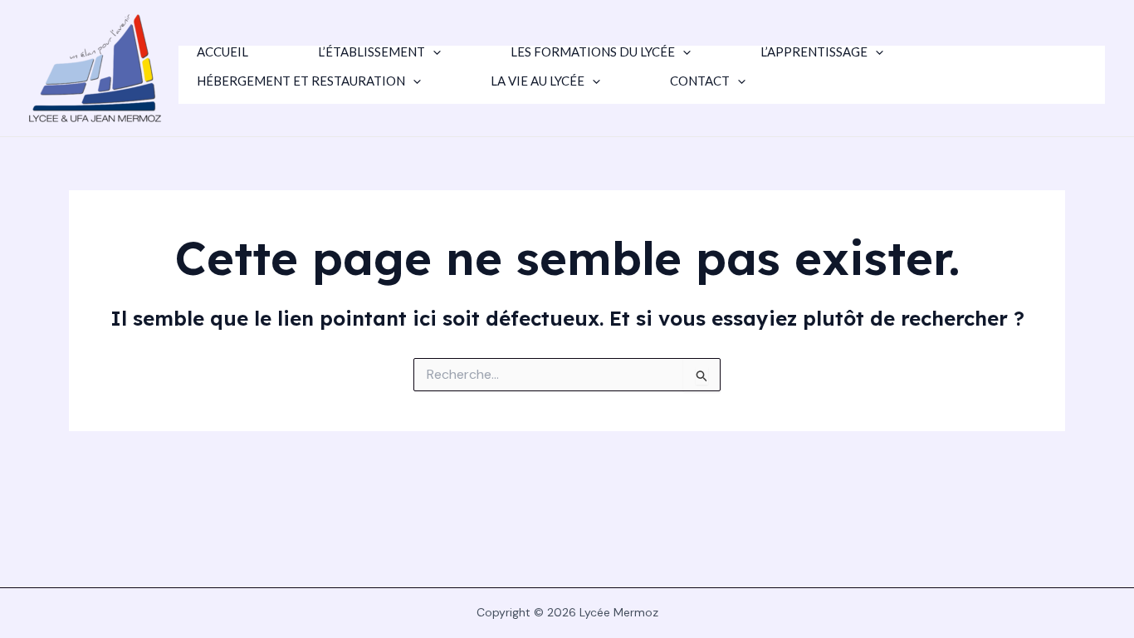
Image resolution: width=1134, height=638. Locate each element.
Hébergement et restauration (301, 81)
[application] (433, 52)
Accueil (222, 52)
